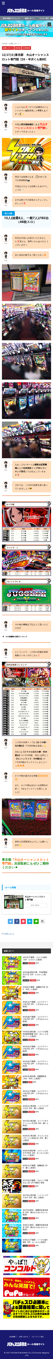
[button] (26, 29)
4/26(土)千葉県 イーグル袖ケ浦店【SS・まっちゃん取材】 (35, 1241)
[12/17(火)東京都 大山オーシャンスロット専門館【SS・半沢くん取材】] (29, 921)
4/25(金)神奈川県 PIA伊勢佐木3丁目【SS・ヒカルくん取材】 (35, 974)
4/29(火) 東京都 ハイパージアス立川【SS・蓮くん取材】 (35, 1107)
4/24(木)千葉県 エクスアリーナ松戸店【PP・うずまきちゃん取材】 (35, 1048)
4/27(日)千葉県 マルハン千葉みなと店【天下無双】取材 (35, 1181)
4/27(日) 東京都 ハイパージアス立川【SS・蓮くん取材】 (35, 1196)
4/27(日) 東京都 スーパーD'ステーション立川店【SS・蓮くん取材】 (35, 1123)
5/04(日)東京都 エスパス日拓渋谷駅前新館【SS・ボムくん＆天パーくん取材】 (35, 1033)
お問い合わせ (23, 1337)
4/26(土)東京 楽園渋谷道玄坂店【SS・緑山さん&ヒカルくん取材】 (35, 1227)
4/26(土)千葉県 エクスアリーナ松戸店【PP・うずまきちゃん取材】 (35, 1004)
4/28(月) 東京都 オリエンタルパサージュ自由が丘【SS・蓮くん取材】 (35, 1138)
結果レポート (29, 18)
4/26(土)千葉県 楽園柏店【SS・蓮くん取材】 (35, 1166)
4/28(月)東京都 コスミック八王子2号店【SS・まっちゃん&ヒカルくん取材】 (36, 1152)
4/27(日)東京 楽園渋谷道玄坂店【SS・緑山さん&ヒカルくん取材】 (35, 1212)
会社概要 (12, 1337)
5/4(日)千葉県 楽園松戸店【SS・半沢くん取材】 (35, 988)
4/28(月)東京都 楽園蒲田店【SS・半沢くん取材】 (34, 1077)
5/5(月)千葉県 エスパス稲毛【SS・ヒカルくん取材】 (35, 958)
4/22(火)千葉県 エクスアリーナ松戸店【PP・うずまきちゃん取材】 (35, 1093)
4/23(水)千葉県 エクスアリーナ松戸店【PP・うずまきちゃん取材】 (35, 1063)
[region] (26, 29)
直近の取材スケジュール (11, 18)
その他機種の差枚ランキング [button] (16, 636)
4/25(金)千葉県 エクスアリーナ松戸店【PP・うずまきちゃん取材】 (35, 1019)
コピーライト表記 (37, 1337)
